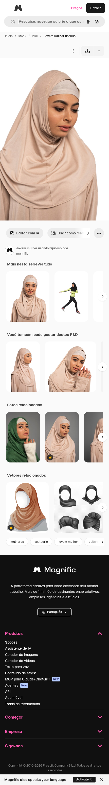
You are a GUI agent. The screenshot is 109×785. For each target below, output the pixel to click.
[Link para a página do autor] (9, 251)
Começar (14, 717)
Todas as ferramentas (22, 704)
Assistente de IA (18, 648)
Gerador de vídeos (20, 660)
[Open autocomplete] (11, 21)
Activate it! (84, 779)
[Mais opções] (73, 51)
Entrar (95, 8)
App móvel (14, 697)
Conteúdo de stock (20, 673)
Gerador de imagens (21, 654)
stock (22, 36)
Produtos (14, 633)
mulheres (17, 542)
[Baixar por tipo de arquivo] (99, 51)
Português (54, 612)
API (8, 691)
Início (9, 36)
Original (32, 67)
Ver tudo (45, 264)
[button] (54, 612)
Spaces (11, 642)
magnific (22, 254)
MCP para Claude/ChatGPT (32, 679)
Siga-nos (14, 745)
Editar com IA (27, 233)
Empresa (13, 731)
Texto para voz (17, 667)
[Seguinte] (88, 233)
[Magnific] (54, 571)
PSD (35, 36)
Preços (77, 8)
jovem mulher (68, 542)
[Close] (102, 780)
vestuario (41, 542)
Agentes (16, 685)
